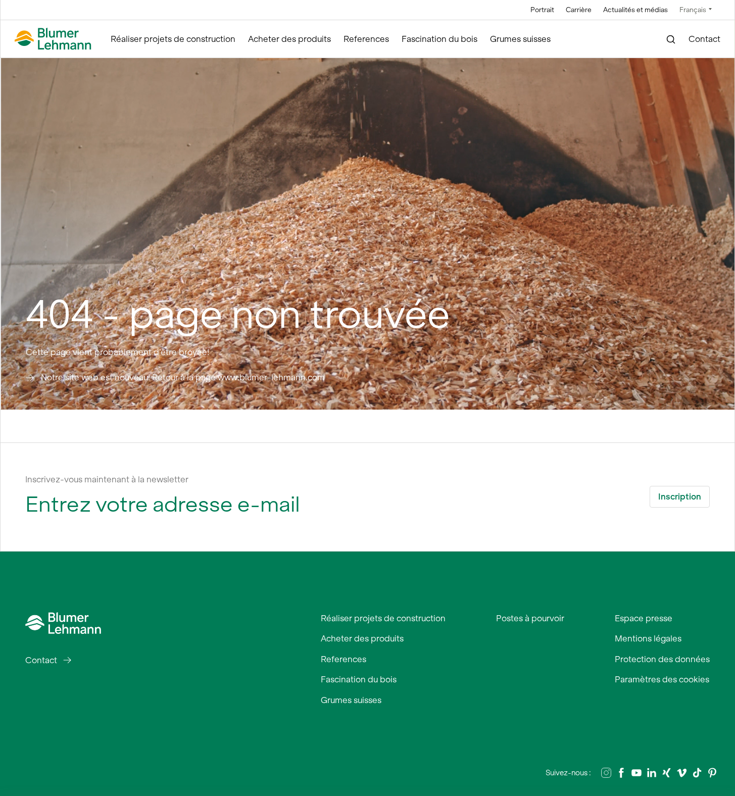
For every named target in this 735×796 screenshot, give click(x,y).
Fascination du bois (439, 39)
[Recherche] (671, 39)
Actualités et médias (635, 10)
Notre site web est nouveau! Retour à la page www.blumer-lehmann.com (183, 377)
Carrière (579, 10)
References (366, 39)
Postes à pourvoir (530, 618)
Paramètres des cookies (662, 679)
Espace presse (643, 618)
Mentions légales (648, 638)
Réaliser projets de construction (173, 39)
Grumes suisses (520, 39)
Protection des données (662, 659)
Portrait (542, 10)
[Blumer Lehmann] (53, 39)
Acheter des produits (289, 39)
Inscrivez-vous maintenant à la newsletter (106, 479)
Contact (704, 39)
